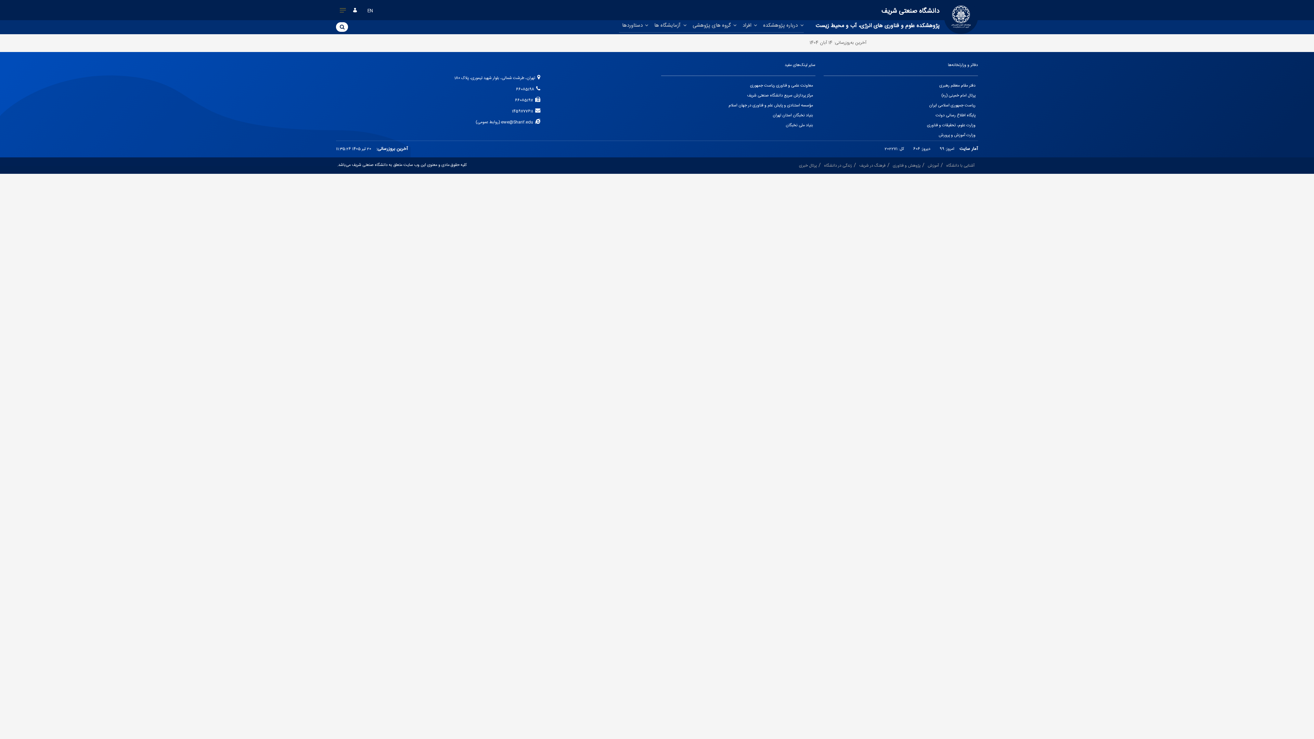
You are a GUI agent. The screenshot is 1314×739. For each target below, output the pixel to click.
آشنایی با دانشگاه (960, 166)
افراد (748, 25)
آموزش (933, 166)
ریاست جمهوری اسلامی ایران (952, 105)
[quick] (343, 11)
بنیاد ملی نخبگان (799, 125)
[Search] (342, 26)
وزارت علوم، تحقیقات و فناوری (951, 125)
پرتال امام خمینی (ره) (958, 95)
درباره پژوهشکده (781, 25)
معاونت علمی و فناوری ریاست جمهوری (781, 85)
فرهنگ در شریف (872, 166)
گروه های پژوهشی (712, 25)
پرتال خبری (808, 166)
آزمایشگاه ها (668, 25)
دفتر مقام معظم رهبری (957, 85)
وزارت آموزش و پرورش (957, 135)
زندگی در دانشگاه (838, 166)
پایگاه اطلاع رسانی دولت (956, 115)
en (370, 11)
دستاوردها (633, 25)
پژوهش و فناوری (906, 166)
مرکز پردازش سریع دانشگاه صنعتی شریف (780, 95)
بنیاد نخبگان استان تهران (793, 115)
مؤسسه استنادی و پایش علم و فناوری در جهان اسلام (771, 105)
